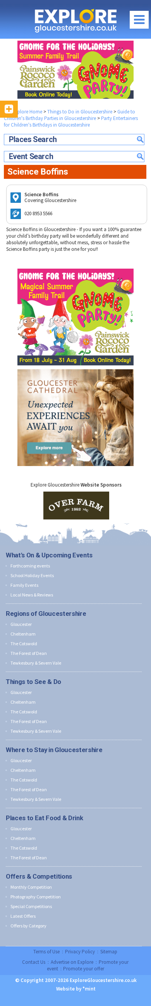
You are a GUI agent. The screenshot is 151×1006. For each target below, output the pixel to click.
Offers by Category (28, 926)
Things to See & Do (33, 682)
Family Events (24, 585)
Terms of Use (46, 951)
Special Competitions (31, 906)
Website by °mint (76, 988)
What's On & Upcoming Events (49, 555)
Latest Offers (23, 916)
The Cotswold (23, 643)
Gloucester (21, 624)
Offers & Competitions (39, 876)
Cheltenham (23, 634)
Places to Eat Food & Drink (44, 818)
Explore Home (26, 111)
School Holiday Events (32, 575)
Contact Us (33, 962)
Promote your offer (83, 968)
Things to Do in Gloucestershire (79, 111)
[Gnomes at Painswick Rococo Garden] (75, 70)
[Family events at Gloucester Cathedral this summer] (75, 367)
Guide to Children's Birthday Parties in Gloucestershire (69, 115)
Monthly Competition (31, 887)
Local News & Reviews (31, 595)
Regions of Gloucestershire (46, 613)
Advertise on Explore (72, 962)
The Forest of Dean (28, 653)
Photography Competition (35, 897)
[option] (76, 505)
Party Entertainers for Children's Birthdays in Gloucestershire (71, 121)
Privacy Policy (80, 951)
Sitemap (108, 951)
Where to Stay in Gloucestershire (54, 750)
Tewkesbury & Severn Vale (35, 663)
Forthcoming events (30, 566)
